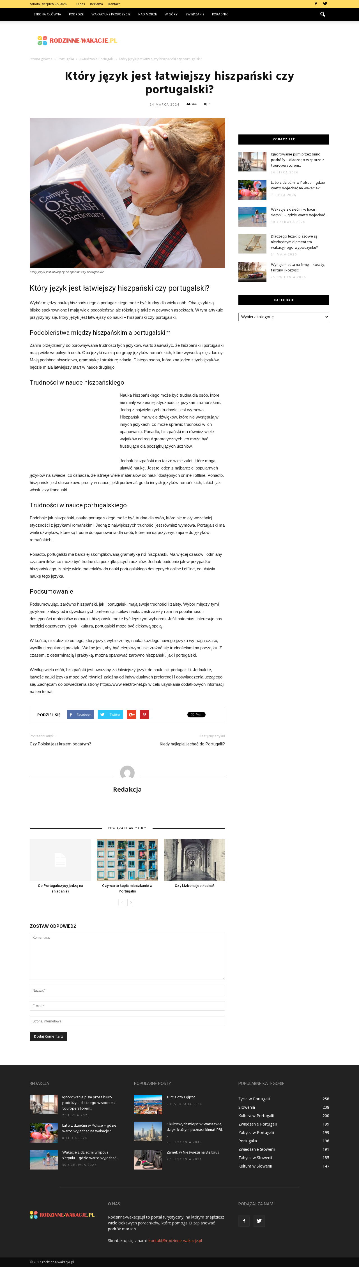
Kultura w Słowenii (255, 1166)
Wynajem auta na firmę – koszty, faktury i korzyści (298, 268)
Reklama (96, 4)
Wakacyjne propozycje (110, 14)
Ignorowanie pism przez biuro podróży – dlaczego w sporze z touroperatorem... (297, 160)
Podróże (76, 14)
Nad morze (147, 14)
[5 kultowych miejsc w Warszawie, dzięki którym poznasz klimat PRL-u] (148, 1131)
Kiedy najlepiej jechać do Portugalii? (192, 744)
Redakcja (127, 789)
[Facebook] (316, 4)
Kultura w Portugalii (256, 1115)
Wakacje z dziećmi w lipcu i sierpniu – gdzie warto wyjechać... (299, 212)
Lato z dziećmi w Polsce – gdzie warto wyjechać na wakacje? (298, 186)
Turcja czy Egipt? (181, 1097)
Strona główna (47, 14)
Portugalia (247, 1140)
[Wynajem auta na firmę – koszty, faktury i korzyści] (252, 272)
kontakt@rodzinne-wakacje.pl (175, 1240)
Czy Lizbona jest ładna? (194, 886)
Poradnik (220, 14)
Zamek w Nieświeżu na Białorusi (193, 1152)
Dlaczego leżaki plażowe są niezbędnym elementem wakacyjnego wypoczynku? (294, 242)
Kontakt (114, 4)
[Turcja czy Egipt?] (148, 1104)
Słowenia (246, 1107)
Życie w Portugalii (254, 1098)
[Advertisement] (227, 40)
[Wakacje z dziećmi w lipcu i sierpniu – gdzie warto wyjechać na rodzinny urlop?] (252, 217)
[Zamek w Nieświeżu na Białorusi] (148, 1160)
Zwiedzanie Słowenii (256, 1149)
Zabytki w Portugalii (256, 1132)
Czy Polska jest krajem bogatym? (60, 744)
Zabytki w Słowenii (255, 1157)
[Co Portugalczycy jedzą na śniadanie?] (60, 860)
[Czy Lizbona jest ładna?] (194, 860)
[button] (322, 14)
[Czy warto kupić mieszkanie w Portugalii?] (127, 860)
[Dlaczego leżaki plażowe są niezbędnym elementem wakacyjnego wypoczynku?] (252, 244)
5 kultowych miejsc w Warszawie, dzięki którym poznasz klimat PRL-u (195, 1130)
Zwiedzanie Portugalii (257, 1124)
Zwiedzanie (194, 14)
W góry (171, 14)
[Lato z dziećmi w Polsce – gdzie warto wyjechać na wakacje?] (252, 190)
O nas (80, 4)
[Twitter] (325, 4)
